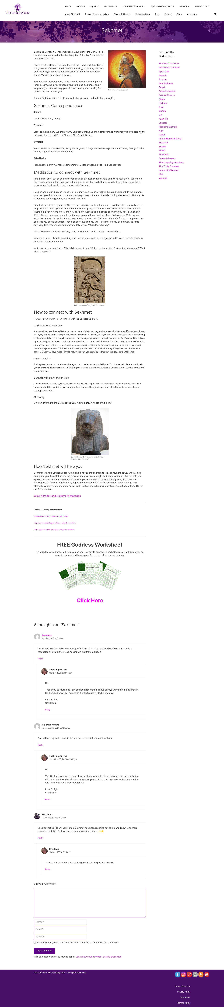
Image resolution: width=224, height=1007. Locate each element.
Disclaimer (185, 997)
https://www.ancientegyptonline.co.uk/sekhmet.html (54, 523)
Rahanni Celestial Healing (97, 14)
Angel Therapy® (72, 14)
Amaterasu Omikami (169, 67)
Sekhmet (163, 142)
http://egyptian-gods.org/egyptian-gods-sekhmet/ (54, 529)
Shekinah (163, 154)
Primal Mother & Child (170, 138)
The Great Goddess (169, 63)
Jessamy (47, 635)
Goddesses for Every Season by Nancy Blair (51, 516)
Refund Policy (183, 1003)
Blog (157, 14)
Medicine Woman (168, 126)
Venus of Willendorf (169, 170)
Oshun (162, 134)
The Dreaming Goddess (171, 162)
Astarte (163, 79)
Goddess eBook (142, 14)
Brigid (162, 87)
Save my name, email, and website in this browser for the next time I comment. (78, 942)
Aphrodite (164, 71)
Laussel (163, 123)
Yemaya (163, 178)
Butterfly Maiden (167, 91)
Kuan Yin (163, 119)
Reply (40, 658)
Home (68, 6)
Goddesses (109, 6)
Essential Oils (201, 6)
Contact (168, 14)
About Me (80, 6)
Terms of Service (182, 986)
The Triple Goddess (169, 166)
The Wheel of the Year (133, 6)
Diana (162, 99)
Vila (161, 174)
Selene (162, 146)
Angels (93, 6)
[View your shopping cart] (215, 14)
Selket (162, 150)
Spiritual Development (161, 6)
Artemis (163, 75)
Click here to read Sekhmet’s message (57, 495)
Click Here (90, 600)
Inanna (162, 111)
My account (192, 14)
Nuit (161, 130)
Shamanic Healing (122, 14)
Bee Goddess (166, 83)
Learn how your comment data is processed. (99, 956)
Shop (179, 14)
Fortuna (163, 103)
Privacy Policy (183, 992)
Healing (183, 6)
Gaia (161, 107)
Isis (160, 115)
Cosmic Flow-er (167, 95)
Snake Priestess (167, 158)
